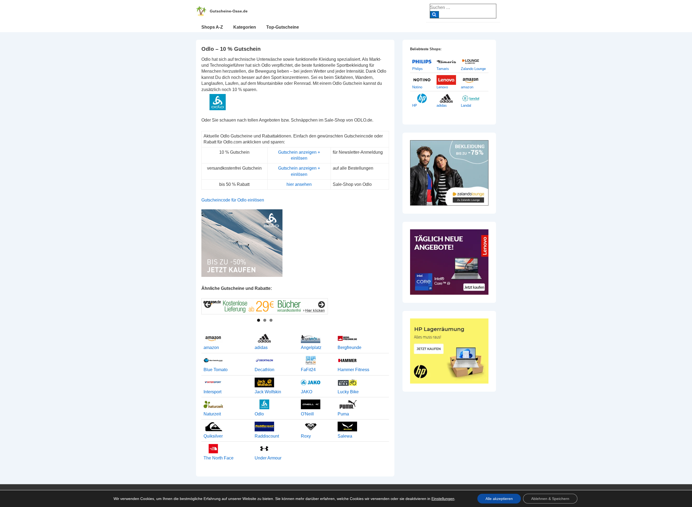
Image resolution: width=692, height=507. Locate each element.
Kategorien (244, 27)
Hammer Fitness (353, 369)
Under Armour (268, 458)
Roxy (306, 436)
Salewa (345, 436)
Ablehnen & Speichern (550, 498)
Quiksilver (213, 436)
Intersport (212, 392)
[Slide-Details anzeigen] (264, 306)
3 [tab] (271, 320)
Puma (343, 414)
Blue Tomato (216, 369)
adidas (261, 347)
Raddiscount (267, 436)
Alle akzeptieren (499, 498)
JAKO (306, 392)
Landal (466, 105)
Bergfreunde (349, 347)
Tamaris (443, 69)
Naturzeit (212, 414)
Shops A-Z (212, 27)
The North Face (219, 458)
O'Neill (307, 414)
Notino (417, 87)
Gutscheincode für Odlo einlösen (232, 200)
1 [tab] (258, 320)
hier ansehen (299, 184)
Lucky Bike (348, 392)
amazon (211, 347)
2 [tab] (264, 320)
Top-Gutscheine (282, 27)
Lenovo (442, 87)
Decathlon (264, 369)
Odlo (259, 414)
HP (414, 105)
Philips (417, 69)
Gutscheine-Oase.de (229, 11)
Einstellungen (442, 498)
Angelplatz (311, 347)
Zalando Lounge (473, 69)
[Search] (434, 14)
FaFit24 (308, 369)
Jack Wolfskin (268, 392)
